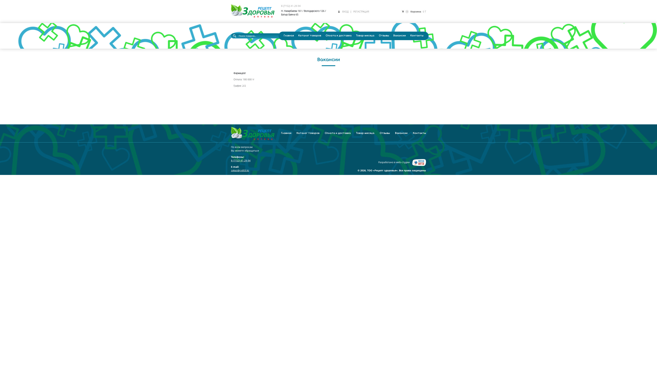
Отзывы (384, 36)
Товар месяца (365, 36)
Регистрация (361, 11)
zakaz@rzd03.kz (240, 170)
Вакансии (399, 36)
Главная (289, 36)
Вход (345, 11)
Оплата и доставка (339, 36)
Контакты (416, 36)
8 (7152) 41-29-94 (291, 6)
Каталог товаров (309, 36)
